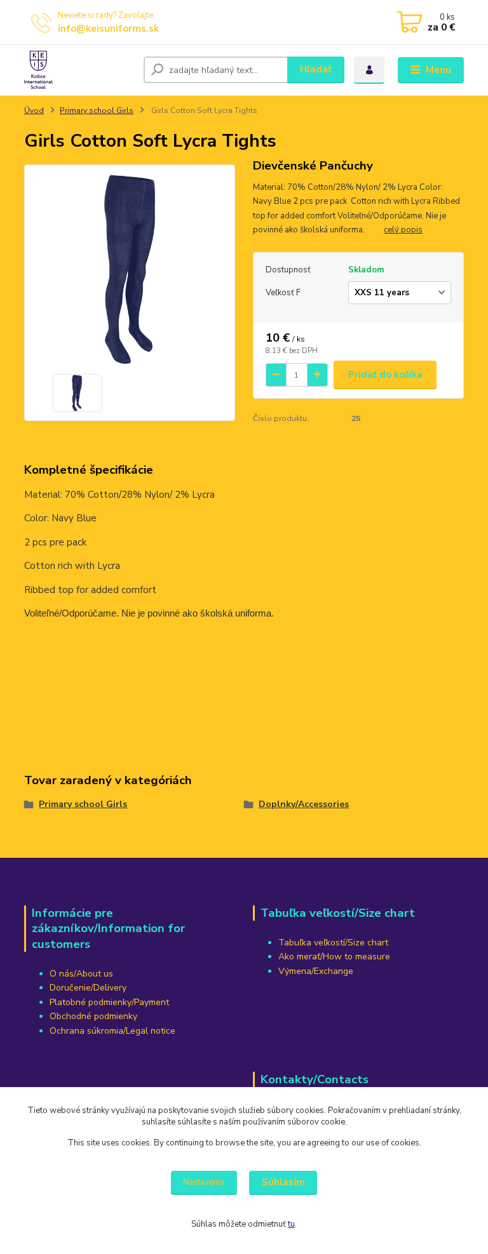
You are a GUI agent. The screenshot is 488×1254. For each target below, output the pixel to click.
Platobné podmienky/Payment (109, 1002)
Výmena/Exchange (315, 971)
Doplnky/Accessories (304, 804)
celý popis (403, 230)
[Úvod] (79, 70)
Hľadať (316, 69)
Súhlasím (283, 1182)
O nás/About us (81, 974)
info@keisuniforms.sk (108, 28)
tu (291, 1224)
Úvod (34, 110)
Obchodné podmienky (93, 1016)
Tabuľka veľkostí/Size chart (333, 943)
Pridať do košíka (385, 374)
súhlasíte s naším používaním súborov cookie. (262, 1122)
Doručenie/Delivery (88, 988)
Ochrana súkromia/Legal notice (112, 1031)
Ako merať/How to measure (334, 957)
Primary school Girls (96, 110)
